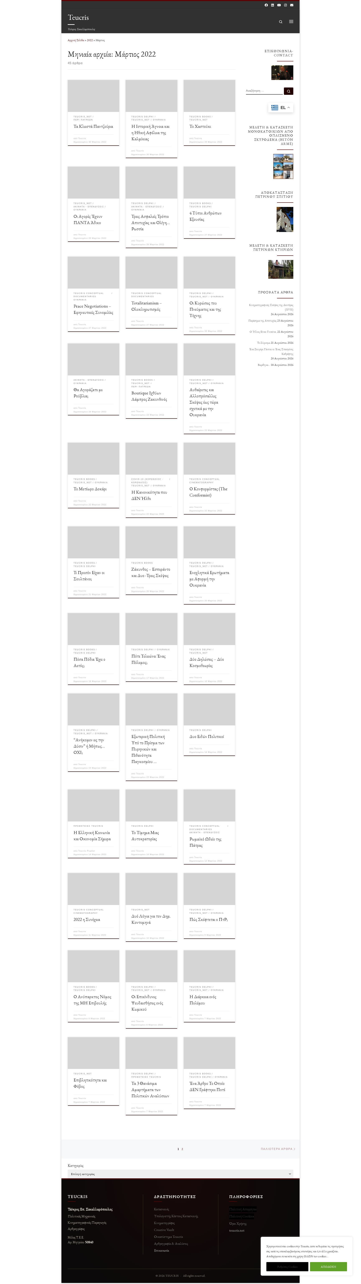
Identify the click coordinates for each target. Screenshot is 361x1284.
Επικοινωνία (161, 1250)
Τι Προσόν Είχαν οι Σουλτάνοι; (89, 575)
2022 (90, 40)
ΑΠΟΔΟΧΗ (328, 1267)
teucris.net (236, 1230)
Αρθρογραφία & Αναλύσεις (171, 1243)
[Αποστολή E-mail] (291, 5)
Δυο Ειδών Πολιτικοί (206, 736)
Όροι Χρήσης (238, 1223)
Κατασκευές (161, 1209)
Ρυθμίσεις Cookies (287, 1267)
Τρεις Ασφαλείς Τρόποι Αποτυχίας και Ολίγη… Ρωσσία (150, 222)
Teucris (82, 138)
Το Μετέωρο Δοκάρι (90, 489)
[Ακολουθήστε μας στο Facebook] (266, 5)
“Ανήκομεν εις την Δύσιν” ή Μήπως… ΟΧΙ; (89, 746)
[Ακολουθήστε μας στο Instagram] (285, 5)
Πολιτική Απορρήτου (243, 1209)
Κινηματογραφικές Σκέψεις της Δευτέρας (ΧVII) (271, 307)
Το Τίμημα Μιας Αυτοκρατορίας (145, 835)
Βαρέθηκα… (264, 365)
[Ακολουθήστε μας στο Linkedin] (272, 5)
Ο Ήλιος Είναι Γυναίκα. (263, 331)
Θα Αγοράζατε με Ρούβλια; (88, 393)
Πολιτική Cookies (241, 1216)
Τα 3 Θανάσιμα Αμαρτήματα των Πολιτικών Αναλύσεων (150, 1089)
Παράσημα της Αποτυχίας (262, 320)
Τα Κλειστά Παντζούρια (93, 126)
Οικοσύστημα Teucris (168, 1236)
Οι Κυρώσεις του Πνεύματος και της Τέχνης (205, 309)
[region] (307, 1256)
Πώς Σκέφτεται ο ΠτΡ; (208, 919)
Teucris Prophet (86, 851)
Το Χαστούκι (200, 126)
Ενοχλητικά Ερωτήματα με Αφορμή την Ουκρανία (209, 578)
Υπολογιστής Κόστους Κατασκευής (176, 1216)
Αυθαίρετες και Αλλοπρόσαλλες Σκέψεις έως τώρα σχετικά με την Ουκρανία (203, 402)
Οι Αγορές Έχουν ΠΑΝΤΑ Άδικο (88, 219)
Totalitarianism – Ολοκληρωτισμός (146, 306)
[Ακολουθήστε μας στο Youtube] (279, 5)
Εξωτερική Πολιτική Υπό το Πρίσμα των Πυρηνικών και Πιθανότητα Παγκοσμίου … (148, 748)
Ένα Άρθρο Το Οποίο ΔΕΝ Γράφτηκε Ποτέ (207, 1086)
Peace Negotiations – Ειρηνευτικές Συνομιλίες (93, 309)
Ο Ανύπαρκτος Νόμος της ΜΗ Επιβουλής (92, 1000)
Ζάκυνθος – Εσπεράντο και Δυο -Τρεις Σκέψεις (150, 572)
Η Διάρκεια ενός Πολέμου (202, 1000)
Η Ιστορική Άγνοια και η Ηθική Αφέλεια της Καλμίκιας (150, 132)
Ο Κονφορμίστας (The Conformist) (208, 492)
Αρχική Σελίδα (76, 40)
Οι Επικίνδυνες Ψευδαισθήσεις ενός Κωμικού (147, 1003)
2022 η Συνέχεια (87, 919)
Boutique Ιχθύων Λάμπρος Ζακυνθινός (149, 396)
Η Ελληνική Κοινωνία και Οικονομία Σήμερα (92, 835)
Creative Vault (164, 1229)
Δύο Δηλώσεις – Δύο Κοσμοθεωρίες (206, 662)
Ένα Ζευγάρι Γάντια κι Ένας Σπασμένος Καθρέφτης (271, 351)
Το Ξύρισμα (263, 343)
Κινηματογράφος (164, 1223)
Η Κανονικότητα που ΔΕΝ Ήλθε (149, 495)
